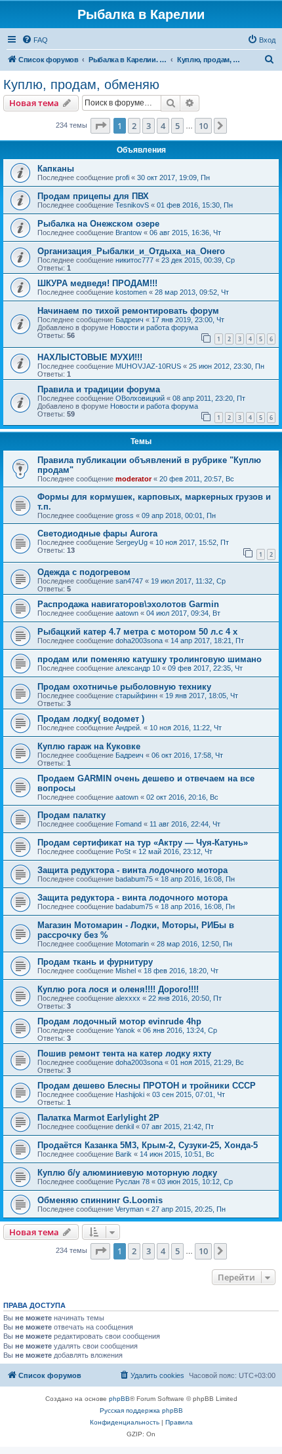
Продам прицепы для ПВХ (93, 196)
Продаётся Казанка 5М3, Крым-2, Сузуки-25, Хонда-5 (147, 1145)
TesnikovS (132, 205)
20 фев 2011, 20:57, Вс (196, 479)
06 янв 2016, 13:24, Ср (180, 1030)
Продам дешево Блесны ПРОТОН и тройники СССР (146, 1085)
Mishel (125, 971)
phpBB (119, 1398)
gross (124, 515)
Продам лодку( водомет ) (90, 719)
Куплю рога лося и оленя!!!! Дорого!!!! (118, 989)
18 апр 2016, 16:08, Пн (198, 879)
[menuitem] (35, 40)
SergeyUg (131, 542)
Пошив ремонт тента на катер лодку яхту (124, 1053)
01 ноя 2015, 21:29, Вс (207, 1062)
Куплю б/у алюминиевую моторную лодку (127, 1173)
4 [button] (163, 126)
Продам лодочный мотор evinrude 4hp (119, 1021)
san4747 (129, 581)
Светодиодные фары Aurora (97, 533)
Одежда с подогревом (84, 572)
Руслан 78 (132, 1181)
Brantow (128, 232)
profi (122, 177)
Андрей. (128, 728)
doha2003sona (139, 640)
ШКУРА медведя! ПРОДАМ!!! (97, 283)
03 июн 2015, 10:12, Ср (195, 1181)
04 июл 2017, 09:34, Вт (183, 613)
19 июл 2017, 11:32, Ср (188, 581)
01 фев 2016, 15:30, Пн (195, 205)
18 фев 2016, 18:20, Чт (181, 971)
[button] (100, 126)
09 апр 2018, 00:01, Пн (179, 515)
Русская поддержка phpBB (141, 1410)
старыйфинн (136, 695)
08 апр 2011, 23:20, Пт (208, 398)
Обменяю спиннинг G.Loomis (100, 1200)
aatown (126, 613)
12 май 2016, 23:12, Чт (175, 851)
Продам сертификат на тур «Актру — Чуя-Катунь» (142, 843)
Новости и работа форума (154, 327)
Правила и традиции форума (98, 389)
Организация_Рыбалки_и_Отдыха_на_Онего (131, 251)
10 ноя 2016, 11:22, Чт (186, 728)
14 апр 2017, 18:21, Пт (207, 640)
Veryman (129, 1209)
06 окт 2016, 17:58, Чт (187, 755)
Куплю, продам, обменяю (81, 84)
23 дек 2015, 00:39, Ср (198, 260)
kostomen (131, 292)
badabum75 (134, 879)
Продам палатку (71, 815)
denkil (124, 1126)
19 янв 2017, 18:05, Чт (201, 695)
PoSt (123, 851)
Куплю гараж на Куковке (88, 746)
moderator (133, 479)
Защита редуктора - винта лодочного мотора (132, 870)
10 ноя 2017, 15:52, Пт (192, 542)
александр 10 (137, 668)
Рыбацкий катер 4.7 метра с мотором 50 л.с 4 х (137, 632)
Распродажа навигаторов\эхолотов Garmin (128, 604)
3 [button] (148, 126)
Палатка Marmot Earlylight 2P (98, 1118)
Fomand (128, 824)
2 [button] (134, 126)
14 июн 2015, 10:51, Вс (177, 1154)
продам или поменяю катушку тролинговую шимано (149, 659)
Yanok (125, 1030)
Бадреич (129, 320)
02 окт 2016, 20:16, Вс (182, 797)
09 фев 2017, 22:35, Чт (205, 668)
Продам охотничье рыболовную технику (124, 687)
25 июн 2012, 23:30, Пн (226, 366)
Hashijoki (129, 1094)
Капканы (55, 169)
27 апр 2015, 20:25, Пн (188, 1209)
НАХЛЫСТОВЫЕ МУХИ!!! (89, 357)
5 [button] (177, 126)
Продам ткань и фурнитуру (95, 962)
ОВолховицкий (140, 398)
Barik (123, 1154)
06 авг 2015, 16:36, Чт (185, 232)
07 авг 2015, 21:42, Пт (178, 1126)
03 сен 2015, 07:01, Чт (188, 1094)
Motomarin (132, 944)
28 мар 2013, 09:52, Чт (192, 292)
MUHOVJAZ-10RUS (148, 366)
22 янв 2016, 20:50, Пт (185, 998)
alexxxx (127, 998)
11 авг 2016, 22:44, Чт (185, 824)
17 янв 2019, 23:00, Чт (187, 320)
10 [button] (203, 126)
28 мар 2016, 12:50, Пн (194, 944)
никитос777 (134, 260)
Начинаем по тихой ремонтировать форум (128, 311)
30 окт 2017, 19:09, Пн (173, 177)
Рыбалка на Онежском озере (98, 224)
